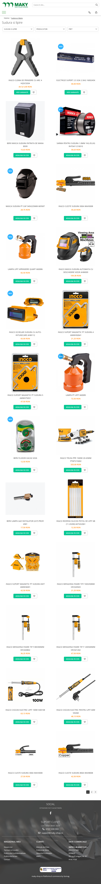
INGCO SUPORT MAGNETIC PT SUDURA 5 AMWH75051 (25, 396)
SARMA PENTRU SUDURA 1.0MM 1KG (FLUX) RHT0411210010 (76, 144)
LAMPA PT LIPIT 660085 (76, 395)
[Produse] (4, 13)
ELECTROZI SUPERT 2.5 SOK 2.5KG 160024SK (75, 80)
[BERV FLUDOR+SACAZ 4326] (25, 435)
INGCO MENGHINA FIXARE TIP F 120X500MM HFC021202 (75, 648)
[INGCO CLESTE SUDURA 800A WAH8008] (75, 750)
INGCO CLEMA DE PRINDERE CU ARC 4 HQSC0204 (25, 81)
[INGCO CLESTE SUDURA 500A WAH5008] (75, 183)
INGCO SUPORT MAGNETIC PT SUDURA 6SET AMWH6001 (25, 585)
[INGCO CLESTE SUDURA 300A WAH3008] (25, 750)
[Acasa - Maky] (15, 5)
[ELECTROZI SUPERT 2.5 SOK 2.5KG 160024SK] (75, 58)
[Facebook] (50, 813)
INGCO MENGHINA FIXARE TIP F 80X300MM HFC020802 (25, 648)
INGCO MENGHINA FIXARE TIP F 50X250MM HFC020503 (76, 585)
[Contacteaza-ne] (90, 12)
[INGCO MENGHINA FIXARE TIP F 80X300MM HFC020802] (25, 624)
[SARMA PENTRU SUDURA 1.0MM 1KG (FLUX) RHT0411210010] (75, 120)
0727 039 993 (52, 829)
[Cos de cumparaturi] (96, 12)
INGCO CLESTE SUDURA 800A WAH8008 (76, 773)
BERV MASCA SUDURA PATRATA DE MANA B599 (25, 144)
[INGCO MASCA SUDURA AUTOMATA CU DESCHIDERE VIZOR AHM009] (75, 246)
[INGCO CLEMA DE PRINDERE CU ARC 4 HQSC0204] (25, 58)
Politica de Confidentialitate (15, 853)
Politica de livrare (10, 856)
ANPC (38, 856)
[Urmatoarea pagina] (95, 792)
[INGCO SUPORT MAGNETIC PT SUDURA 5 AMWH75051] (25, 372)
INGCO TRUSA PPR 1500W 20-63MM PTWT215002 (75, 459)
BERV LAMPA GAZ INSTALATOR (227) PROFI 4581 (25, 522)
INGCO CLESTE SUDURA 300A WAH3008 (25, 773)
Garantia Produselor (44, 853)
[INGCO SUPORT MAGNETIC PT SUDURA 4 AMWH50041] (75, 309)
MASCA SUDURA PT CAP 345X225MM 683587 (25, 206)
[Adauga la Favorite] (34, 92)
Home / (7, 18)
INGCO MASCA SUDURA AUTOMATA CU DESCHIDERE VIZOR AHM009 (76, 270)
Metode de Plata (42, 847)
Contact (7, 859)
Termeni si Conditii (11, 850)
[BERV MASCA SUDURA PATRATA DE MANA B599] (25, 121)
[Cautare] (96, 5)
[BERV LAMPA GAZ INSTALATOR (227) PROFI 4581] (25, 498)
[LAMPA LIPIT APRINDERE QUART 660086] (25, 246)
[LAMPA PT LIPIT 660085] (75, 372)
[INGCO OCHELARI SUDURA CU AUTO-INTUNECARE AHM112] (25, 309)
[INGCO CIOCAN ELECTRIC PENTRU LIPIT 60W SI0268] (75, 687)
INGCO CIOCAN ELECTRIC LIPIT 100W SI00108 (25, 710)
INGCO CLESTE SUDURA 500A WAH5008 (76, 206)
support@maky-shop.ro (52, 833)
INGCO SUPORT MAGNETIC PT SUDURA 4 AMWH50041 (76, 333)
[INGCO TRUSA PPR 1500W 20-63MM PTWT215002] (75, 435)
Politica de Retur (42, 850)
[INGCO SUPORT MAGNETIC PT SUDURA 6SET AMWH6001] (25, 561)
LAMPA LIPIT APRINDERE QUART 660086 (25, 269)
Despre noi (8, 847)
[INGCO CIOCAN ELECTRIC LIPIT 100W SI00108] (25, 687)
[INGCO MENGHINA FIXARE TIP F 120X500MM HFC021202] (75, 624)
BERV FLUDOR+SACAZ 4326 (25, 458)
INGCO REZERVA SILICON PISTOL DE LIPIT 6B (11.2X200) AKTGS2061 (75, 522)
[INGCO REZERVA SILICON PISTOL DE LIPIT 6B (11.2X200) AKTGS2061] (75, 498)
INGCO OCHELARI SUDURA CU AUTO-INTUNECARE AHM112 (25, 333)
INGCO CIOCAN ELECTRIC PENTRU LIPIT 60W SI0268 (75, 711)
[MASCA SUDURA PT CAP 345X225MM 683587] (25, 184)
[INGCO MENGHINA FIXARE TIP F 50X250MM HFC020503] (75, 561)
